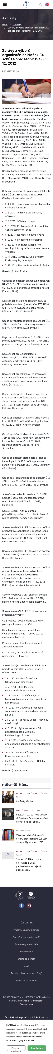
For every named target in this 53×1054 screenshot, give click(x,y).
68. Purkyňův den (24, 801)
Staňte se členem (26, 959)
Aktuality (17, 24)
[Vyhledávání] (40, 4)
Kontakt (26, 966)
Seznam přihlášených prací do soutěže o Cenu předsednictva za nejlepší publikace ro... (29, 864)
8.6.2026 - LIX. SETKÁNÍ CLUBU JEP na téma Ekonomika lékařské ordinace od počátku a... (32, 818)
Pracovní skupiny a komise (26, 930)
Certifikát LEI (37, 1000)
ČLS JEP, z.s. (26, 922)
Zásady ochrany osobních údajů (26, 973)
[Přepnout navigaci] (4, 4)
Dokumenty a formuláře (26, 944)
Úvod (5, 24)
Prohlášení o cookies (26, 980)
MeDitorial (24, 1000)
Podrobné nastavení (16, 1049)
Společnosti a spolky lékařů (26, 937)
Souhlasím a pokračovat (37, 1049)
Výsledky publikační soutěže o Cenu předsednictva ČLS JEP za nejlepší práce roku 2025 (31, 838)
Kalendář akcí (26, 951)
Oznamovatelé (26, 1004)
